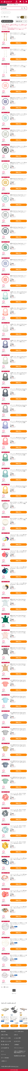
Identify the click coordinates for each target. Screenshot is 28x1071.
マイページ (3, 1054)
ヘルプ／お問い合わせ (19, 1031)
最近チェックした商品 (6, 1038)
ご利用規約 (16, 1044)
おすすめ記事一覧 (5, 1047)
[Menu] (2, 2)
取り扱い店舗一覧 (5, 1044)
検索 (24, 8)
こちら (16, 1066)
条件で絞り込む (7, 21)
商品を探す (3, 1031)
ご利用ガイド (4, 1061)
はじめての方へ (17, 1041)
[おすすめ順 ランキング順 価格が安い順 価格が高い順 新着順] (21, 21)
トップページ (3, 4)
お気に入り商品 (4, 1034)
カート (2, 1051)
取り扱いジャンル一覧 (6, 1041)
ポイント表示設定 (5, 1057)
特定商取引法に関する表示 (19, 1055)
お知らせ (16, 1034)
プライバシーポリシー (19, 1047)
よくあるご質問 (17, 1038)
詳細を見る (18, 43)
